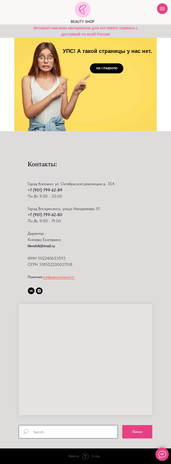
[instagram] (39, 290)
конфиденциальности (58, 277)
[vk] (31, 290)
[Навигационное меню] (162, 8)
